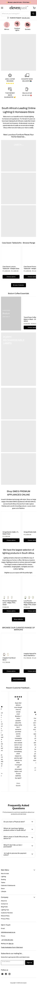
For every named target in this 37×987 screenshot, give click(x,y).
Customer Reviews (7, 913)
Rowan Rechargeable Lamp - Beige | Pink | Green (10, 602)
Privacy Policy (5, 918)
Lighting (3, 876)
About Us (4, 901)
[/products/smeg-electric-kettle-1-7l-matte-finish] (11, 521)
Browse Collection (18, 285)
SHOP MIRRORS (18, 679)
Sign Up (11, 943)
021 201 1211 (26, 18)
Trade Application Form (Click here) (12, 947)
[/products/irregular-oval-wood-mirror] (11, 643)
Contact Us (4, 904)
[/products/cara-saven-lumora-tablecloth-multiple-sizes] (11, 256)
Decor (3, 888)
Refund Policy (5, 916)
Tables (3, 882)
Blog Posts (4, 907)
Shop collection (18, 619)
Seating (3, 879)
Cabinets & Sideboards (8, 885)
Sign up (29, 962)
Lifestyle (3, 891)
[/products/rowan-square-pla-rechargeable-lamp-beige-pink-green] (11, 586)
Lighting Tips (5, 910)
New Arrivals (5, 873)
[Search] (33, 13)
